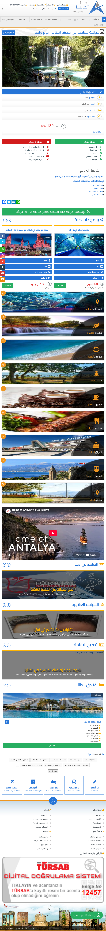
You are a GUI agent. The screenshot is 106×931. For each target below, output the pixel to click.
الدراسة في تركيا (86, 564)
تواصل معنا (97, 826)
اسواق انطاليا (96, 848)
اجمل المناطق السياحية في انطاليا (76, 765)
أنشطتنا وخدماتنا (95, 819)
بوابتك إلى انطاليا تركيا (58, 759)
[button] (95, 19)
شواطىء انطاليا (95, 836)
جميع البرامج (8, 32)
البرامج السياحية (90, 759)
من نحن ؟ (97, 815)
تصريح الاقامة (86, 644)
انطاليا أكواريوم (97, 188)
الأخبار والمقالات (63, 8)
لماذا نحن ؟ (97, 823)
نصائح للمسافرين (61, 5)
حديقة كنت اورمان (96, 191)
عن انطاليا (44, 815)
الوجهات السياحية (41, 826)
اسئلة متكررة (41, 5)
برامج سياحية (43, 836)
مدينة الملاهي (97, 194)
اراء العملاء (50, 5)
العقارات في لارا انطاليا (39, 759)
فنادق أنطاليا (86, 685)
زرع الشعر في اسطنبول (53, 765)
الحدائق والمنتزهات (94, 840)
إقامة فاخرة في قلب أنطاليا (48, 9)
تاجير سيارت (44, 844)
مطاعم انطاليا (96, 844)
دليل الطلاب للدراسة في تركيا (32, 765)
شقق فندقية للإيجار (41, 840)
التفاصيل (60, 285)
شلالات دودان (98, 185)
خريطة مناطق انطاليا (40, 819)
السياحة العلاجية (86, 604)
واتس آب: (17, 5)
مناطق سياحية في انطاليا (19, 759)
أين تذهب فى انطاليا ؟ (40, 823)
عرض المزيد (53, 771)
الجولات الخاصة (75, 759)
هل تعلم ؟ (32, 5)
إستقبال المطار (42, 848)
